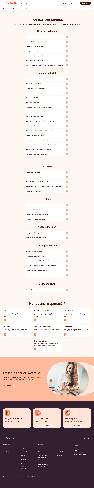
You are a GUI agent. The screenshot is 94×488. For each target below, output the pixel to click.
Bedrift (27, 3)
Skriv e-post (77, 425)
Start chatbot (47, 425)
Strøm (4, 12)
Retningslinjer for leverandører (41, 476)
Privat (20, 3)
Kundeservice (11, 12)
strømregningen (73, 24)
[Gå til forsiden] (9, 3)
